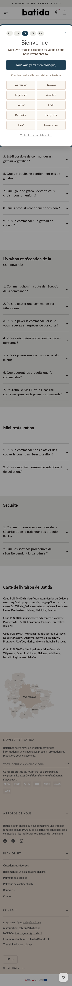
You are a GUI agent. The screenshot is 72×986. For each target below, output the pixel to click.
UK (17, 33)
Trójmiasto (21, 95)
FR (25, 33)
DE (32, 33)
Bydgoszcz (51, 115)
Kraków (51, 85)
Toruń (21, 125)
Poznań (21, 105)
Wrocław (51, 95)
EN (40, 33)
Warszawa (21, 85)
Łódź (51, 105)
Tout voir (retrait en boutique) (36, 65)
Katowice (20, 115)
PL (9, 33)
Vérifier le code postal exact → (36, 135)
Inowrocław (51, 125)
